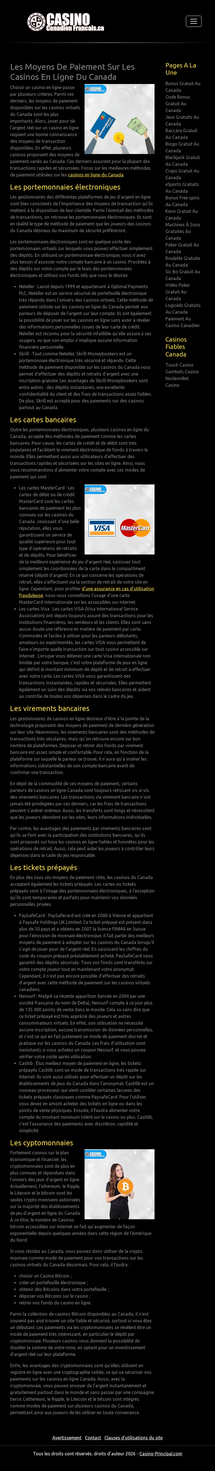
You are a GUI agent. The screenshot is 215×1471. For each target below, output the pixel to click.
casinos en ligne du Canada (95, 174)
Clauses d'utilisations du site (133, 1437)
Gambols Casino (182, 371)
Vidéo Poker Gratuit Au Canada (177, 292)
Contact (93, 1437)
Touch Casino (179, 364)
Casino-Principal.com (160, 1453)
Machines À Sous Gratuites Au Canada (182, 231)
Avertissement (66, 1437)
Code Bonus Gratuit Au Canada (177, 103)
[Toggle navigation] (194, 21)
